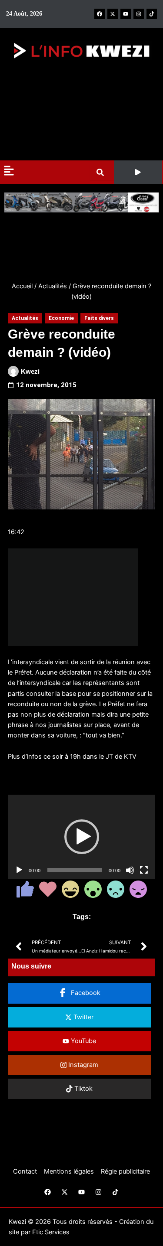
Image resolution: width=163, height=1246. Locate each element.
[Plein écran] (144, 870)
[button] (138, 172)
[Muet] (130, 870)
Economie (61, 318)
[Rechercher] (102, 172)
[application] (81, 837)
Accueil (22, 286)
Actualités (52, 286)
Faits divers (99, 318)
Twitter (82, 1017)
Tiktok (83, 1089)
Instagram (82, 1065)
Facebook (84, 993)
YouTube (82, 1041)
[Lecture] (19, 870)
